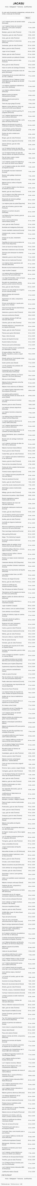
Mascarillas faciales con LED (10, 851)
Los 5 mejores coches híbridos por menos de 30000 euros (12, 1153)
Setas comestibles (7, 844)
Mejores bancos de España (10, 1112)
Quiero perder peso (7, 363)
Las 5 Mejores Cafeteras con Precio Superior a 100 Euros (12, 375)
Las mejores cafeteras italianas (11, 90)
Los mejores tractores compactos (12, 412)
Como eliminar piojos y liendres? (11, 972)
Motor (10, 76)
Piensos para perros (8, 345)
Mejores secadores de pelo (10, 864)
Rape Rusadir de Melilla (9, 1010)
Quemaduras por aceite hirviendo (12, 818)
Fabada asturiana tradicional (10, 631)
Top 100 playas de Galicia (9, 589)
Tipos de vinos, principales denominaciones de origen (10, 920)
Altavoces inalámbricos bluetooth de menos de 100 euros (12, 527)
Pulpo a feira (5, 336)
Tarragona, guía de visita (9, 841)
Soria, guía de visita (8, 38)
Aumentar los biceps (8, 981)
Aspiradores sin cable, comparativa (12, 299)
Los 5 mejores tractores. (9, 1063)
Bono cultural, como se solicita (11, 608)
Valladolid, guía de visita (9, 257)
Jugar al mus (6, 51)
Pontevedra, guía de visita (9, 806)
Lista (16, 702)
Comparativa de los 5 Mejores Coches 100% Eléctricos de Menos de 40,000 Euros (13, 81)
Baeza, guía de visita (8, 859)
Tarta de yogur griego (8, 103)
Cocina (18, 103)
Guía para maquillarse (8, 906)
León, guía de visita (7, 224)
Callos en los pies (7, 951)
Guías (22, 57)
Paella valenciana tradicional (10, 681)
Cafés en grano (6, 674)
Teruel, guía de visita (8, 451)
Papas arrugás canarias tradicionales (13, 802)
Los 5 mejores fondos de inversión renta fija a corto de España (12, 968)
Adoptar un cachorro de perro (11, 211)
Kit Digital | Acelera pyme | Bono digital (13, 832)
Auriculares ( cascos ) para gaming (12, 873)
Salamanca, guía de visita (9, 312)
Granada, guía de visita (9, 642)
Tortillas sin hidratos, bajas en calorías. (13, 614)
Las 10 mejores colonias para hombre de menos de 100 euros (13, 515)
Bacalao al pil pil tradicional (10, 267)
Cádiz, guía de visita (8, 809)
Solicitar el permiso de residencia (11, 1022)
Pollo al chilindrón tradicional (10, 1004)
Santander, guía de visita (9, 45)
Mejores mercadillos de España (11, 823)
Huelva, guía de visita (8, 482)
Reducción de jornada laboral (10, 984)
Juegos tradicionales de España (11, 847)
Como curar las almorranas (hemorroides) (10, 220)
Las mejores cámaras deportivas (11, 407)
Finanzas (5, 29)
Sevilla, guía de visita (8, 519)
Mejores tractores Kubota (9, 448)
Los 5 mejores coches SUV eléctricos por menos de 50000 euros (13, 162)
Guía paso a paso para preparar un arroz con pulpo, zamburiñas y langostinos (12, 928)
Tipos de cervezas (7, 1124)
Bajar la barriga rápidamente (10, 924)
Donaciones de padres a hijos (10, 495)
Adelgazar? (13, 7)
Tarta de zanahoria (7, 479)
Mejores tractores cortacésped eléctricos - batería (11, 759)
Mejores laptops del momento (10, 294)
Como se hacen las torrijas (9, 246)
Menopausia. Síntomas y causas (11, 1143)
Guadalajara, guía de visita (10, 753)
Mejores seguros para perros (10, 99)
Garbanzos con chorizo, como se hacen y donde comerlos (11, 1115)
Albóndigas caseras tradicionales (11, 488)
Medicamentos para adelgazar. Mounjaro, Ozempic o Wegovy (11, 798)
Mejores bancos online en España (12, 182)
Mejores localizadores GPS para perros (13, 726)
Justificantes (28, 7)
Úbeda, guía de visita (8, 54)
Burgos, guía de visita (8, 138)
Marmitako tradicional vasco (10, 249)
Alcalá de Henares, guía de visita (11, 60)
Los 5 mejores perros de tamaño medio (13, 21)
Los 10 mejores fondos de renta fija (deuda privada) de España (12, 149)
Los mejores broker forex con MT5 (12, 574)
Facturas (20, 7)
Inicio (7, 7)
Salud (13, 96)
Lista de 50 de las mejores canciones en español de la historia (13, 1045)
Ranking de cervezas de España (11, 1040)
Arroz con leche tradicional (10, 1100)
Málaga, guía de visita (8, 492)
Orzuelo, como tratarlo (8, 861)
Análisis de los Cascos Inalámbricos (12, 696)
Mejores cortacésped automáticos (12, 721)
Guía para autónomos (8, 315)
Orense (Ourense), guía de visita (11, 1013)
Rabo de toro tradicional (9, 260)
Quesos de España (7, 339)
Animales (5, 23)
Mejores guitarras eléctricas (10, 1092)
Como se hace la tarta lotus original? (12, 763)
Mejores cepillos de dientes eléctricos (13, 596)
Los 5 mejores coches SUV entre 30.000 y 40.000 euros (11, 129)
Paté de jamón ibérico (8, 179)
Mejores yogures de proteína (10, 946)
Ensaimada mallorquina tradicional (12, 507)
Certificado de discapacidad (10, 1156)
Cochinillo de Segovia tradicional (11, 522)
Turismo (18, 32)
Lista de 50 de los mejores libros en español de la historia (12, 701)
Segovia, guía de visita (8, 909)
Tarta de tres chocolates (9, 464)
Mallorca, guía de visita (9, 781)
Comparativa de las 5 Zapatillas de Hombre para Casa (12, 709)
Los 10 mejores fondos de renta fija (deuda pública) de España (12, 153)
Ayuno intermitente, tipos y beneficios (13, 434)
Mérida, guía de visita (8, 634)
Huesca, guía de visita (8, 461)
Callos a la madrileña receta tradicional (13, 878)
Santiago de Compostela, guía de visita (13, 650)
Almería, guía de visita (8, 987)
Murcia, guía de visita (8, 582)
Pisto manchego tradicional (10, 531)
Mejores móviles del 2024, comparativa (13, 1036)
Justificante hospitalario (9, 1140)
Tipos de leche (6, 917)
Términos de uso (15, 1184)
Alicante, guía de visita (8, 404)
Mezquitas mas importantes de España (13, 570)
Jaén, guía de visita (7, 778)
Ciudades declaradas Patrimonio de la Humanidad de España (13, 938)
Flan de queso (6, 640)
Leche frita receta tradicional (10, 485)
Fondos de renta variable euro (11, 133)
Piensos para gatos (7, 333)
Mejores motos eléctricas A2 (10, 386)
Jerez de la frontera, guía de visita (12, 206)
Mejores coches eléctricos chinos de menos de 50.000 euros (12, 107)
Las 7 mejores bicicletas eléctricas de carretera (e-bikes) (13, 430)
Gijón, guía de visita (7, 1007)
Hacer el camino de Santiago (10, 67)
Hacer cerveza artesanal (9, 899)
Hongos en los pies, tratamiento (11, 237)
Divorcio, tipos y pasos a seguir (11, 768)
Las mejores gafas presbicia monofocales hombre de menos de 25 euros (13, 395)
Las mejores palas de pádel (10, 203)
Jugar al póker (6, 270)
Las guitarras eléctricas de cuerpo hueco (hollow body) (12, 954)
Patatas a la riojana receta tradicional (13, 558)
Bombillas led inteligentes (9, 227)
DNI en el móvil (6, 379)
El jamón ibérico (6, 342)
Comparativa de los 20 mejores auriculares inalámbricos (11, 895)
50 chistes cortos (7, 705)
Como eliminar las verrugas (10, 867)
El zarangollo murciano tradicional (12, 170)
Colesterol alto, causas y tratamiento (12, 233)
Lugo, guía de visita (8, 812)
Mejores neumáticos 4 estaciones (12, 41)
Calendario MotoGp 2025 (9, 562)
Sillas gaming (6, 534)
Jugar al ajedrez (7, 605)
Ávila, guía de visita (7, 64)
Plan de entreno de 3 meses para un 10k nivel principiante (12, 677)
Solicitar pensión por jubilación (11, 57)
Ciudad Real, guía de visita (10, 453)
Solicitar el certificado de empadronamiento (9, 585)
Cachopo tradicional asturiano (11, 993)
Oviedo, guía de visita (8, 511)
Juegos (12, 51)
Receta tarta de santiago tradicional (12, 439)
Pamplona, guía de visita (9, 35)
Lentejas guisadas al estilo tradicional (13, 995)
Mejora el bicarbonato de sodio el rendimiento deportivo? (12, 125)
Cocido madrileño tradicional (10, 230)
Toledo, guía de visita (8, 330)
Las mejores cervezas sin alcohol (11, 400)
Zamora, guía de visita (8, 756)
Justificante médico (8, 1171)
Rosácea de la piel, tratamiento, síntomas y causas (11, 624)
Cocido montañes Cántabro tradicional (13, 565)
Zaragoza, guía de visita (9, 815)
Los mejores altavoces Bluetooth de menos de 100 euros (12, 274)
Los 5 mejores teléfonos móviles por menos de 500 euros (12, 740)
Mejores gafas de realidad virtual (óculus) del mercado (11, 545)
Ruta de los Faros (7, 689)
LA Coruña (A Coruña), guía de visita (12, 976)
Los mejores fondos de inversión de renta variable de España (12, 692)
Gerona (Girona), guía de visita (11, 144)
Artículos (5, 42)
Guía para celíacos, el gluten (10, 637)
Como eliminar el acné (8, 611)
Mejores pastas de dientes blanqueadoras (10, 95)
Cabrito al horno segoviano (10, 141)
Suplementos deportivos (9, 666)
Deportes (19, 126)
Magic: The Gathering (8, 537)
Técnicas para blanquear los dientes (12, 252)
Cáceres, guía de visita (8, 322)
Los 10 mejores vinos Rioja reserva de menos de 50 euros (13, 195)
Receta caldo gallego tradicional (11, 175)
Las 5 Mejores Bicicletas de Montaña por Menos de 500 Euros (13, 942)
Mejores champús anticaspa (10, 882)
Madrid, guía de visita (8, 191)
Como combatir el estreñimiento (11, 669)
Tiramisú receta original (9, 471)
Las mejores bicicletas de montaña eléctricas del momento (12, 659)
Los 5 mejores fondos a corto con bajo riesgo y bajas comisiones (13, 959)
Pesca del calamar (7, 1033)
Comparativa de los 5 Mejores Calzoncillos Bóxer (11, 370)
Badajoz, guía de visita (8, 32)
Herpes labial (6, 1030)
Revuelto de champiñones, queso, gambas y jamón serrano (12, 283)
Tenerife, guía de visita (8, 1159)
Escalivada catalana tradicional (11, 540)
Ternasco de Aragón (8, 579)
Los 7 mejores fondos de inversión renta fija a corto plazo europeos (12, 26)
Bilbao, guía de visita (8, 48)
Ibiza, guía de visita (7, 287)
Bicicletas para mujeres (9, 663)
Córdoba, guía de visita (9, 870)
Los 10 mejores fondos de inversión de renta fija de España (13, 774)
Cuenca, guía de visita (8, 628)
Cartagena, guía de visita (9, 771)
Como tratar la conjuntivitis (10, 1027)
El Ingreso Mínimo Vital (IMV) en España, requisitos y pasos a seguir (12, 353)
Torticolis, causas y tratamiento (11, 990)
